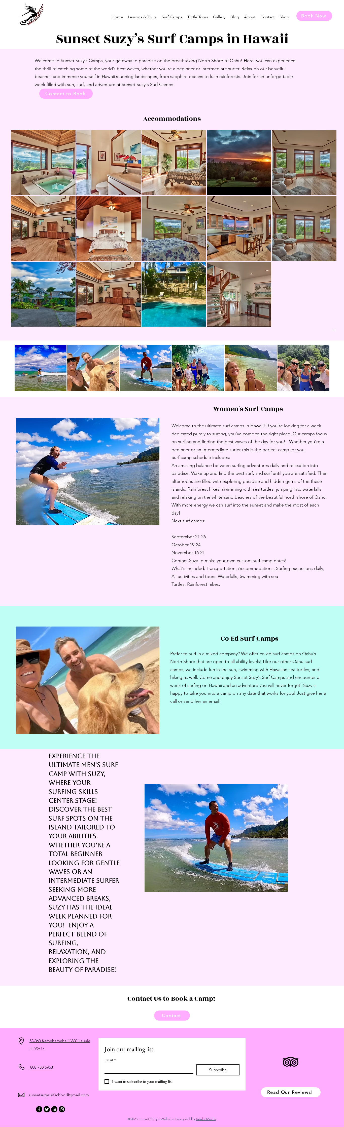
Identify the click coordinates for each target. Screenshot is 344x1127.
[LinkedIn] (54, 1109)
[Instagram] (62, 1109)
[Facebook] (39, 1109)
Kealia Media (206, 1119)
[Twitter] (47, 1109)
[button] (142, 17)
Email (110, 1060)
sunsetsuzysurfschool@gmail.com (59, 1095)
